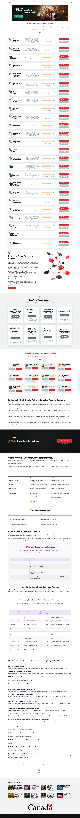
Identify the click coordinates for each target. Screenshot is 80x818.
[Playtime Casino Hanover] (10, 366)
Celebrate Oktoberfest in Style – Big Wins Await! (15, 311)
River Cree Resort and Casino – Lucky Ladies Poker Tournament (35, 787)
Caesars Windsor (15, 109)
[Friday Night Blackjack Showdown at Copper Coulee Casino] (43, 789)
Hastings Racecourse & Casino (17, 243)
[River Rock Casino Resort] (11, 50)
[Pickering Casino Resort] (11, 85)
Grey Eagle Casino (16, 193)
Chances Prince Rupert (33, 364)
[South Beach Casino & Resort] (11, 159)
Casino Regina (17, 167)
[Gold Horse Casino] (26, 388)
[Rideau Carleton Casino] (11, 235)
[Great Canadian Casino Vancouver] (11, 185)
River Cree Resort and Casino (16, 40)
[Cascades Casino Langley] (11, 202)
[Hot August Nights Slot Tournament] (60, 797)
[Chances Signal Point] (26, 377)
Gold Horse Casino (33, 386)
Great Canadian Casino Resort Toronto (17, 75)
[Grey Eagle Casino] (11, 194)
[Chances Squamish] (43, 377)
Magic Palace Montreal (50, 386)
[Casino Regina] (11, 168)
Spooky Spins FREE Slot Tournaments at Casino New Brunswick (18, 795)
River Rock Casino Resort (17, 49)
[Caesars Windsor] (11, 110)
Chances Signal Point (33, 375)
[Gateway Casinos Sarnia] (59, 377)
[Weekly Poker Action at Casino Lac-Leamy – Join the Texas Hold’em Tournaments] (43, 797)
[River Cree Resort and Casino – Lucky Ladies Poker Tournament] (27, 789)
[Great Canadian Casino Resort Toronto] (11, 76)
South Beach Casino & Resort (17, 158)
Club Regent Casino (16, 142)
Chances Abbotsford (65, 386)
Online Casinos (31, 2)
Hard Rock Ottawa (16, 92)
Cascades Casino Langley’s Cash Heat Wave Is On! (64, 331)
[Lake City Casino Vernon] (11, 135)
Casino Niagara (17, 218)
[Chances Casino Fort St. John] (59, 366)
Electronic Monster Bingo (67, 786)
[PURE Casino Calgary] (11, 227)
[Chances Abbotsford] (59, 388)
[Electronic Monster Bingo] (60, 789)
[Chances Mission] (43, 366)
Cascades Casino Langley (17, 201)
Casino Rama (16, 125)
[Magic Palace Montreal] (43, 388)
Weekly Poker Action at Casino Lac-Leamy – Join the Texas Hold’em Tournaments (51, 795)
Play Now (64, 39)
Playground (16, 175)
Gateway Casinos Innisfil (17, 209)
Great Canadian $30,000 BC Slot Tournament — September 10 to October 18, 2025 (34, 795)
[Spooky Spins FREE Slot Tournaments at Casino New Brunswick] (11, 797)
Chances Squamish (49, 375)
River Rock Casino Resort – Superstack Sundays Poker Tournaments (18, 787)
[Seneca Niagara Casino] (11, 101)
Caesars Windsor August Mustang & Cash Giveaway (48, 311)
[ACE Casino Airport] (11, 151)
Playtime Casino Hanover (16, 365)
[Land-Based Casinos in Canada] (9, 1)
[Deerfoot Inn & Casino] (11, 118)
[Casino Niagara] (11, 219)
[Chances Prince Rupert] (26, 366)
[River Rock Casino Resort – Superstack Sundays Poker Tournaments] (11, 789)
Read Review (64, 41)
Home (26, 2)
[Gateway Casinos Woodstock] (10, 388)
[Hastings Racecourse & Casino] (11, 244)
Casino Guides (46, 2)
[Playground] (11, 176)
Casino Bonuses (39, 2)
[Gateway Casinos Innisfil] (11, 210)
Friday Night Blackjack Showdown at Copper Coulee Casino (50, 787)
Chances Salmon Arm (17, 375)
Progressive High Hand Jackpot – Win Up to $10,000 (32, 311)
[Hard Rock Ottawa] (11, 93)
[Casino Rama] (11, 126)
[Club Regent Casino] (11, 143)
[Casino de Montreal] (11, 58)
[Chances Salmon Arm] (10, 377)
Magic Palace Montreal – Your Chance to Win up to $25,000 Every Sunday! (32, 331)
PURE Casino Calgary (16, 226)
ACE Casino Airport (16, 150)
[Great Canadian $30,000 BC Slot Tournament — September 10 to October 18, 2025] (27, 797)
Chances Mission (48, 364)
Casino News (53, 2)
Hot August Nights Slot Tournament (67, 794)
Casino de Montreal (16, 57)
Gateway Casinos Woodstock (16, 387)
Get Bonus (15, 316)
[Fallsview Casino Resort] (11, 67)
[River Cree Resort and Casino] (11, 41)
